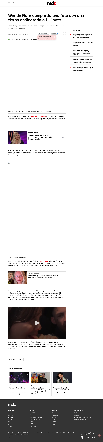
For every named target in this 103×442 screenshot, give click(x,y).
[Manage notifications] (99, 435)
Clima (53, 413)
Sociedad (32, 412)
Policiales (10, 417)
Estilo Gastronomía (35, 419)
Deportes (32, 415)
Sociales (10, 426)
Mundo (10, 419)
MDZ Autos (33, 424)
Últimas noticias (12, 413)
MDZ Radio (55, 417)
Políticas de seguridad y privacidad (83, 417)
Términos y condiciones (80, 419)
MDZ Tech (55, 422)
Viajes (31, 421)
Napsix (54, 424)
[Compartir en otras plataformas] (64, 33)
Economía (10, 415)
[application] (37, 323)
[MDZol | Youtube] (90, 433)
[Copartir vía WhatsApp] (61, 33)
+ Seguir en (53, 33)
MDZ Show (11, 33)
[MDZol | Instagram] (86, 433)
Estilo (9, 422)
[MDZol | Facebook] (82, 433)
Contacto (76, 415)
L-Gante (43, 116)
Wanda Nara (33, 116)
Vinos (9, 424)
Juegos (54, 419)
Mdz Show (11, 9)
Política (32, 410)
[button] (9, 3)
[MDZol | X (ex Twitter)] (93, 433)
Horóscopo (55, 415)
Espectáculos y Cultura (36, 417)
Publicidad (76, 413)
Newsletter (33, 426)
